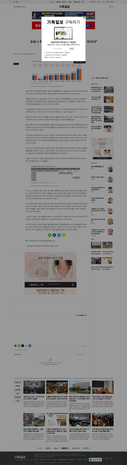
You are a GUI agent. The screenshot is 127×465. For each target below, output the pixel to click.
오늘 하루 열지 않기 (79, 62)
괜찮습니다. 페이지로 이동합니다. (53, 57)
